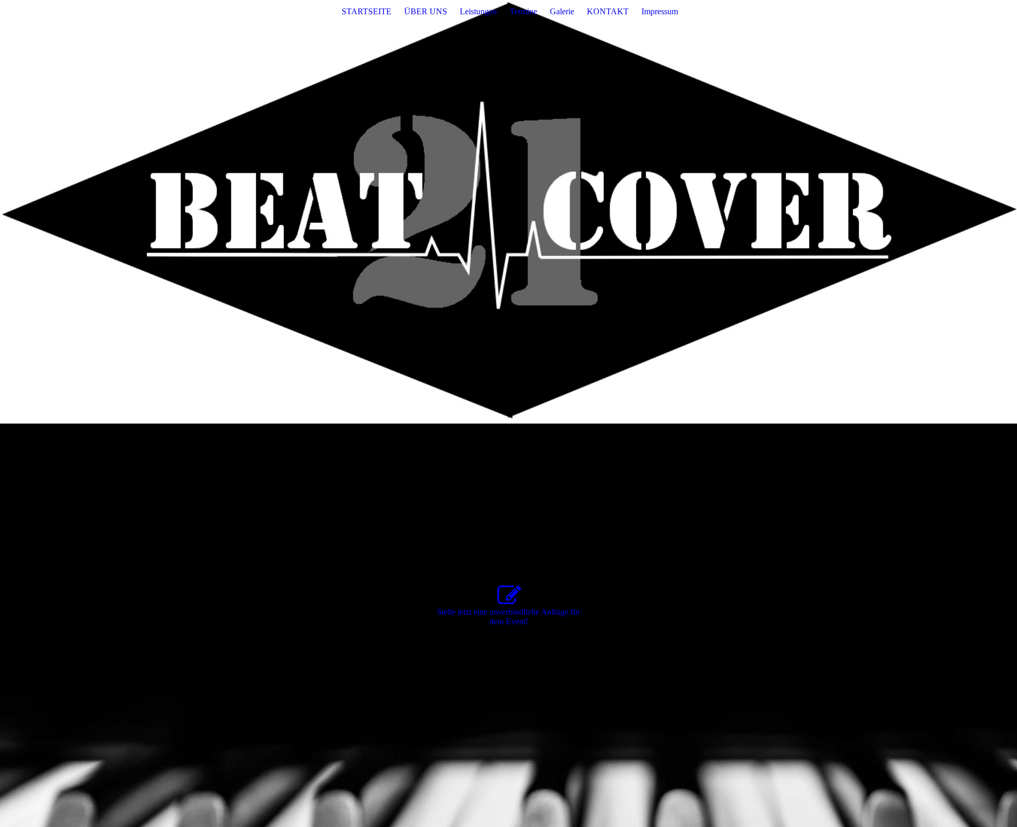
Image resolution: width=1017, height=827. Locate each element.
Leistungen (478, 11)
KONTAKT (608, 11)
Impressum (659, 11)
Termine (523, 11)
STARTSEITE (366, 11)
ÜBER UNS (425, 11)
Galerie (562, 11)
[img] (508, 212)
